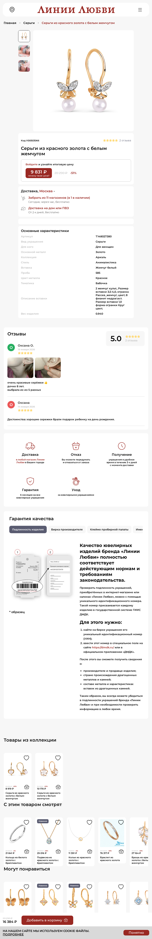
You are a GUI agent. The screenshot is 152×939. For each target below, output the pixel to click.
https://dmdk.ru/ (103, 647)
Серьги (29, 23)
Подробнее (13, 934)
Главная (10, 23)
